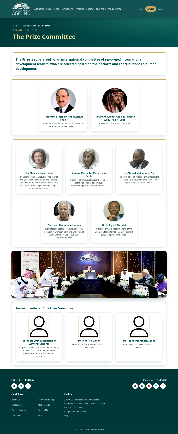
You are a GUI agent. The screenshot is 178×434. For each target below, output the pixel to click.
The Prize (15, 415)
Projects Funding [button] (85, 8)
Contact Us (43, 410)
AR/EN (150, 8)
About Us (15, 400)
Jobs (141, 8)
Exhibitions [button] (67, 8)
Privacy (94, 430)
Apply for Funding (46, 400)
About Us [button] (39, 8)
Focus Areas (16, 405)
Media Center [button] (115, 8)
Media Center (44, 405)
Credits (101, 430)
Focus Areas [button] (52, 8)
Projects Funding (18, 410)
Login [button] (161, 8)
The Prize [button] (101, 8)
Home (15, 25)
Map (66, 415)
